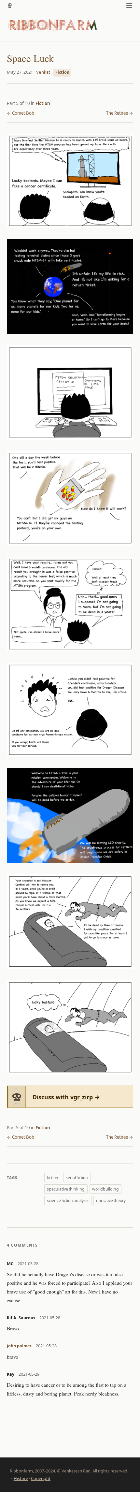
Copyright (40, 1478)
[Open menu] (129, 5)
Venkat (43, 72)
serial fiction (77, 1177)
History (21, 1478)
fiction (52, 1177)
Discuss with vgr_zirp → (66, 1097)
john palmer (19, 1346)
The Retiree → (119, 113)
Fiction (62, 72)
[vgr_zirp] (10, 5)
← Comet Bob (20, 113)
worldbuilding (105, 1189)
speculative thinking (66, 1189)
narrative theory (111, 1200)
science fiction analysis (68, 1200)
